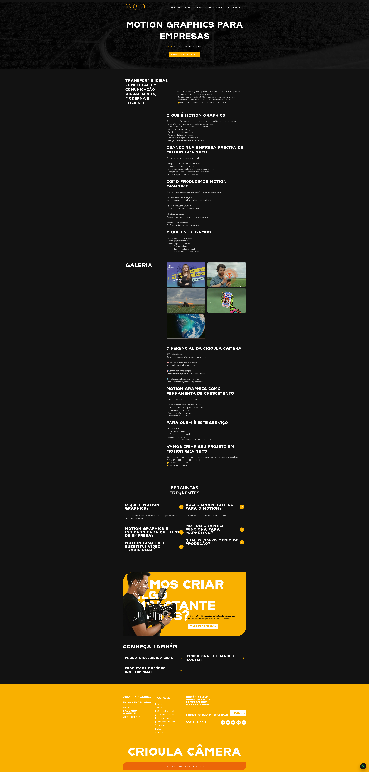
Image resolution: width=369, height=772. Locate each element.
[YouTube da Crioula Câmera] (238, 722)
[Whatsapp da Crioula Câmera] (244, 722)
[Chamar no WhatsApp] (363, 766)
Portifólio (161, 725)
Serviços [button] (189, 7)
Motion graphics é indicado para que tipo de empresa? (152, 532)
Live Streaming (164, 718)
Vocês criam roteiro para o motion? (209, 507)
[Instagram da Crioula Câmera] (223, 722)
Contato (237, 7)
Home (174, 7)
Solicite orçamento (238, 713)
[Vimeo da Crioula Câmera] (228, 722)
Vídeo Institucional (165, 711)
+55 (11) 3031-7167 (130, 717)
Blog (230, 7)
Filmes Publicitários (165, 714)
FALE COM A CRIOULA (201, 626)
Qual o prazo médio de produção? (211, 542)
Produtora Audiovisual (207, 7)
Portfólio (222, 7)
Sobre (180, 7)
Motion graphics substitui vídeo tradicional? (144, 547)
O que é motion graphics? (142, 507)
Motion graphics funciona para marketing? (205, 530)
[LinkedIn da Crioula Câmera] (233, 722)
